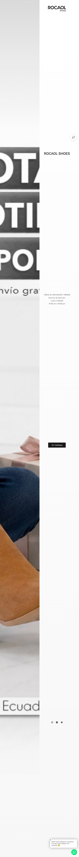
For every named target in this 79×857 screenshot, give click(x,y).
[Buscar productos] (73, 137)
